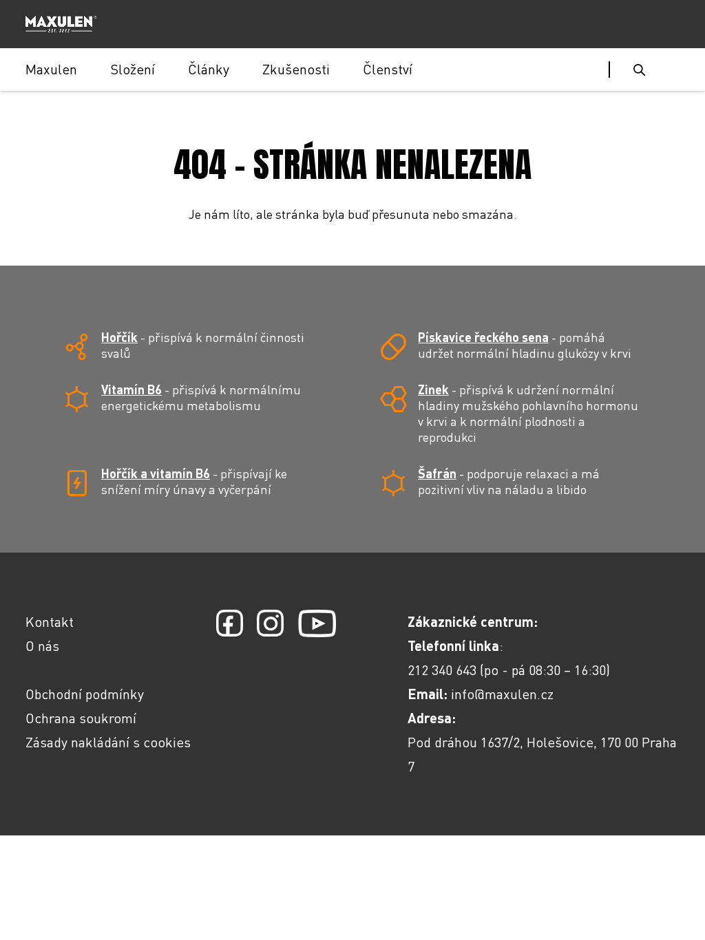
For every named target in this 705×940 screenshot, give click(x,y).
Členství (387, 69)
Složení (132, 69)
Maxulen (51, 69)
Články (208, 69)
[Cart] (673, 69)
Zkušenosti (296, 69)
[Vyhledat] (640, 69)
